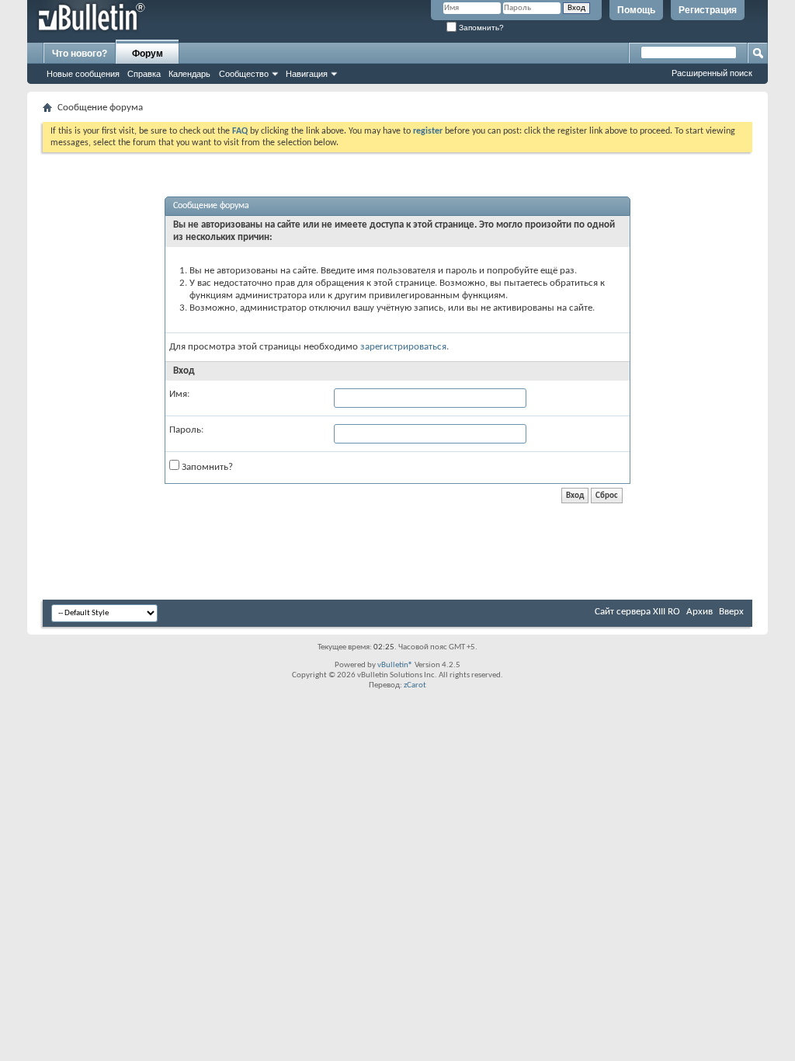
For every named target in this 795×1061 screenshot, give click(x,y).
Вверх (731, 612)
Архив (699, 612)
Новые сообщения (83, 73)
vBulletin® (395, 665)
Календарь (189, 73)
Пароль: (186, 430)
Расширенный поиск (712, 73)
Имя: (179, 394)
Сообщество (244, 73)
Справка (144, 73)
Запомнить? (480, 27)
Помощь (636, 10)
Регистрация (708, 10)
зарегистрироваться (403, 347)
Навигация (307, 73)
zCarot (415, 685)
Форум (147, 53)
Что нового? (79, 53)
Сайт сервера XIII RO (637, 612)
